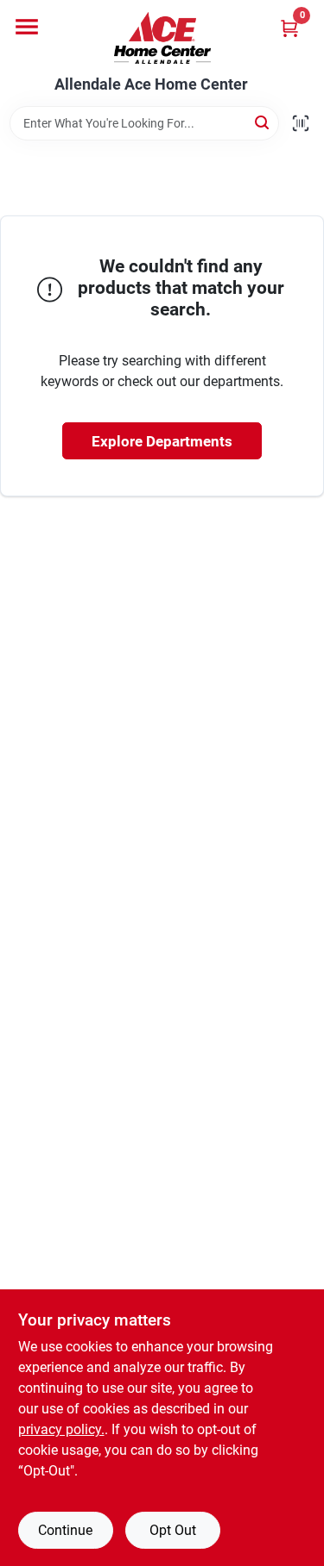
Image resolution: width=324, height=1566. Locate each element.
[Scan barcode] (300, 123)
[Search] (263, 122)
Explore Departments (162, 441)
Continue (65, 1530)
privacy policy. (61, 1429)
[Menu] (27, 27)
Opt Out (172, 1530)
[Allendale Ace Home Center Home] (162, 38)
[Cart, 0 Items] (289, 28)
